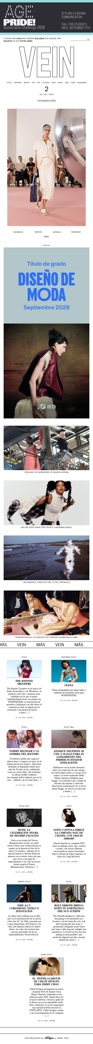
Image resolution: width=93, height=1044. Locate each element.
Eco (33, 83)
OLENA (68, 685)
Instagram (81, 83)
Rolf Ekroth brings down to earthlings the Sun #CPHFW (69, 909)
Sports (21, 882)
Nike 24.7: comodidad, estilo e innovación (24, 909)
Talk (72, 727)
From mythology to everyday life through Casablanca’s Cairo (46, 638)
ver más (30, 717)
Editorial (18, 83)
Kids (67, 83)
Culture (45, 83)
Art (38, 83)
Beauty (27, 83)
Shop (73, 83)
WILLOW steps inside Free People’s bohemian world (46, 528)
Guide (43, 955)
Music (60, 83)
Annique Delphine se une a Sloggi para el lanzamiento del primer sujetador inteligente (69, 757)
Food (53, 83)
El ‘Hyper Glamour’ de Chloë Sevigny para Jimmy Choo (46, 982)
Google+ (4, 1042)
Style (9, 83)
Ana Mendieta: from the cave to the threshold (46, 583)
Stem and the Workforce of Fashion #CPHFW (46, 473)
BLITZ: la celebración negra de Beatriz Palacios (24, 833)
